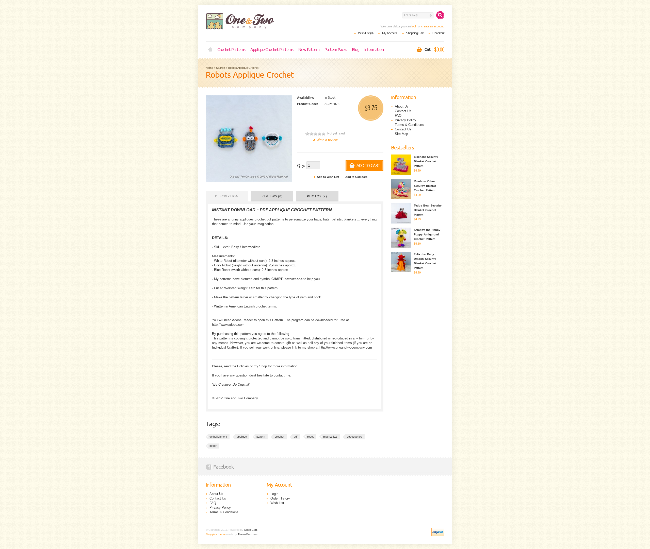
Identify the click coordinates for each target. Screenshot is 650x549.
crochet (279, 436)
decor (213, 445)
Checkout (438, 33)
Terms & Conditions (409, 125)
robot (310, 436)
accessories (354, 436)
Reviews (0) (272, 196)
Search (220, 67)
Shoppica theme (215, 534)
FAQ (398, 115)
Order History (280, 498)
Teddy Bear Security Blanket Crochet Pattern (428, 210)
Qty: (301, 165)
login (414, 26)
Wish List (277, 503)
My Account (389, 33)
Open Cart (250, 529)
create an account (432, 26)
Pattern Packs (335, 49)
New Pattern (308, 49)
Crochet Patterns (231, 49)
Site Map (401, 134)
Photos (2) (317, 196)
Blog (355, 49)
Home (210, 50)
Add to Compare (356, 176)
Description (227, 196)
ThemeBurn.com (248, 534)
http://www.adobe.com (228, 325)
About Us (402, 106)
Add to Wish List (328, 176)
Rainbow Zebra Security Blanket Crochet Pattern (425, 186)
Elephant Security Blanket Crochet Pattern (426, 161)
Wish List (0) (365, 33)
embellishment (218, 436)
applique (242, 436)
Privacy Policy (405, 120)
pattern (260, 436)
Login (274, 494)
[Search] (440, 15)
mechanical (330, 436)
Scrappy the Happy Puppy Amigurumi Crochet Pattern (427, 234)
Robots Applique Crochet (243, 67)
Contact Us (403, 111)
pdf (296, 436)
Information (374, 49)
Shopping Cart (415, 33)
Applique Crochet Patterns (271, 49)
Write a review (327, 140)
